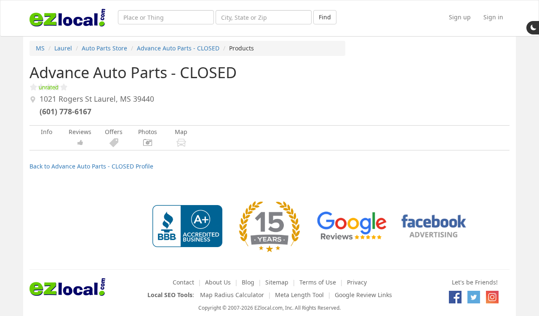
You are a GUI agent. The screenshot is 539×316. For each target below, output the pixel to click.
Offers (114, 132)
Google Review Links (363, 295)
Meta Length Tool (299, 295)
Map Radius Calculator (232, 295)
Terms (317, 282)
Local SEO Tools (169, 295)
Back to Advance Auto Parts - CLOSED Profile (91, 166)
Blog (248, 282)
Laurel (63, 48)
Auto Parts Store (104, 48)
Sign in (493, 17)
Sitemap (276, 282)
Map (181, 132)
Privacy (357, 282)
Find (325, 17)
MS (40, 48)
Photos (147, 132)
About (218, 282)
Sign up (460, 17)
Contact (183, 282)
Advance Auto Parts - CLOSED (178, 48)
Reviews (80, 132)
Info (46, 132)
